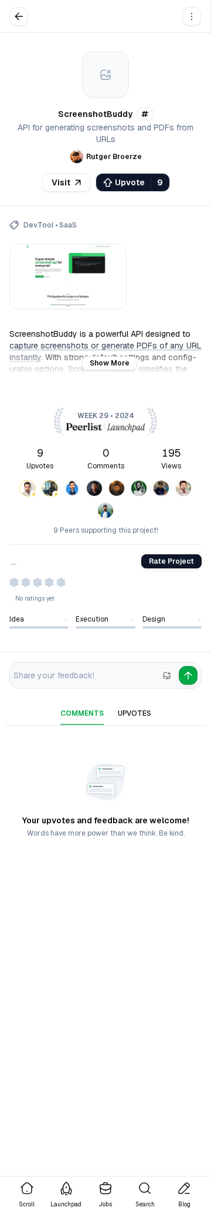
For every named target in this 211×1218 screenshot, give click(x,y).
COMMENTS (82, 713)
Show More (110, 363)
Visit (61, 182)
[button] (191, 16)
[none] (167, 675)
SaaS (68, 225)
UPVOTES (134, 713)
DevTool (38, 225)
